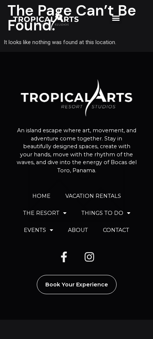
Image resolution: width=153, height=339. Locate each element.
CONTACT (116, 230)
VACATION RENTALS (93, 196)
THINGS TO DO (102, 213)
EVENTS (35, 230)
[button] (116, 18)
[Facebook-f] (64, 256)
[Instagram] (89, 256)
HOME (41, 196)
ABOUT (78, 230)
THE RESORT (41, 213)
